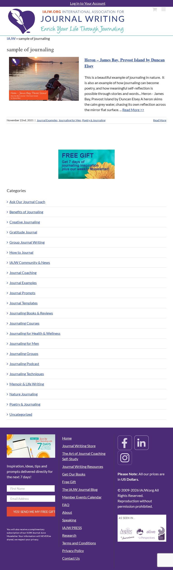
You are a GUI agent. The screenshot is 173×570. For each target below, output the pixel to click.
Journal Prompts (22, 293)
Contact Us (71, 558)
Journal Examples (47, 120)
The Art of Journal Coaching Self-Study (83, 456)
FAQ (65, 505)
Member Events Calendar (82, 497)
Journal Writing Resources (82, 466)
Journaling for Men (70, 120)
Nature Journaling (23, 394)
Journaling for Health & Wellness (34, 333)
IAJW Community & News (29, 262)
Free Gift (69, 482)
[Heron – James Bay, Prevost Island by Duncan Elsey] (44, 79)
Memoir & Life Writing (26, 384)
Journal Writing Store (79, 446)
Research (69, 535)
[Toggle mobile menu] (164, 9)
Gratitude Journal (23, 232)
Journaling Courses (24, 323)
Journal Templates (23, 303)
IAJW (11, 38)
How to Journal (21, 252)
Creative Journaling (24, 222)
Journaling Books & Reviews (31, 313)
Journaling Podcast (24, 363)
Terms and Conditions (79, 543)
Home (67, 438)
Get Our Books (73, 474)
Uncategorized (20, 414)
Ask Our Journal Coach (27, 202)
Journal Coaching (22, 272)
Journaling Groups (23, 353)
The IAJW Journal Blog (80, 489)
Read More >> (133, 110)
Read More (159, 120)
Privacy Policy (73, 550)
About (67, 512)
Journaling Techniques (26, 374)
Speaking (69, 520)
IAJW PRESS (72, 527)
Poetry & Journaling (93, 120)
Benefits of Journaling (26, 212)
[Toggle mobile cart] (155, 9)
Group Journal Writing (27, 242)
